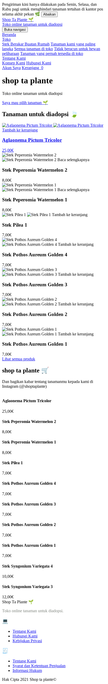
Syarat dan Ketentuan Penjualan (39, 665)
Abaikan (49, 14)
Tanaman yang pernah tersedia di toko (51, 53)
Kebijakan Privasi (27, 641)
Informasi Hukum (27, 670)
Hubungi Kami (38, 63)
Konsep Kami (13, 63)
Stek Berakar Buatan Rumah (26, 44)
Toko (6, 39)
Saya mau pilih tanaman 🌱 (25, 102)
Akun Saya (11, 67)
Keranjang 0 (32, 67)
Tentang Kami (14, 58)
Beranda (9, 34)
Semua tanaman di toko (33, 49)
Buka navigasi (15, 30)
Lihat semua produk (18, 359)
